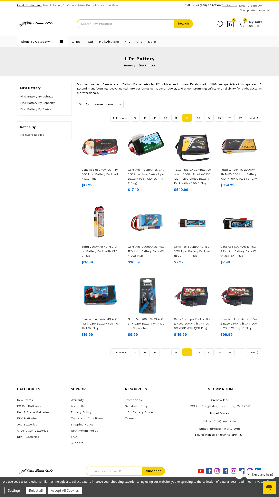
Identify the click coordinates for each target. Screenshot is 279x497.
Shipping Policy (82, 424)
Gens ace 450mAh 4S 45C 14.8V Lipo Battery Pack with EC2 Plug (99, 323)
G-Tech (77, 42)
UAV (139, 42)
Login (243, 5)
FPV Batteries (27, 418)
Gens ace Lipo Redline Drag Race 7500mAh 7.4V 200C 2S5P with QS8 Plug (238, 323)
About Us (78, 406)
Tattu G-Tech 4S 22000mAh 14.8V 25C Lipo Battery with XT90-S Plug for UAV (238, 174)
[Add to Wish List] (219, 23)
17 (135, 118)
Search (183, 23)
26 (229, 118)
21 (176, 118)
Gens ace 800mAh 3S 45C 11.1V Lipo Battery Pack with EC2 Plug (146, 251)
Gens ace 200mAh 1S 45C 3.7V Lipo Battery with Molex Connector (146, 323)
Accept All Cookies (65, 490)
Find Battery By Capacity (37, 102)
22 (187, 118)
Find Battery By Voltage (36, 96)
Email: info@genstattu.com (219, 428)
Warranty (77, 400)
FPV (128, 42)
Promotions (133, 400)
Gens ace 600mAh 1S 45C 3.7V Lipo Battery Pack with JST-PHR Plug (192, 251)
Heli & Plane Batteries (33, 412)
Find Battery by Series (35, 109)
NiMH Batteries (28, 436)
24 (209, 118)
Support (77, 442)
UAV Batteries (27, 424)
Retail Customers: (29, 5)
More (152, 42)
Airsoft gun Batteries (32, 430)
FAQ (74, 436)
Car (90, 42)
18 (145, 118)
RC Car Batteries (29, 406)
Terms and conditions (87, 418)
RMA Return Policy (84, 430)
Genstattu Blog (136, 406)
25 (219, 118)
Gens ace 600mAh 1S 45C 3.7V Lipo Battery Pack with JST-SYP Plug (238, 251)
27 (240, 118)
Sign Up (256, 5)
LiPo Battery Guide (139, 412)
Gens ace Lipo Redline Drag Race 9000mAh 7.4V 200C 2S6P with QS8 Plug (192, 323)
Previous (121, 118)
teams (129, 418)
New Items (25, 400)
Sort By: (84, 104)
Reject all (36, 490)
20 (165, 118)
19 (155, 118)
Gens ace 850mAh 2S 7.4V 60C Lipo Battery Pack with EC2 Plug (99, 174)
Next (252, 118)
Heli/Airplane (109, 42)
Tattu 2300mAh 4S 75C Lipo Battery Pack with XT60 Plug (99, 251)
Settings (14, 490)
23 (198, 118)
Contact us (229, 5)
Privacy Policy (81, 412)
